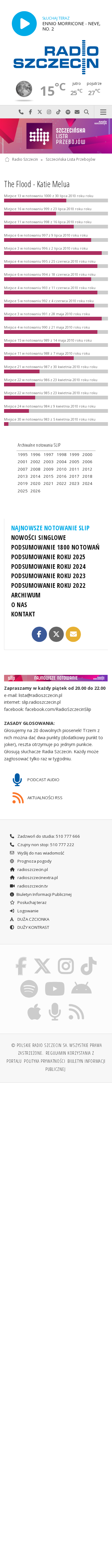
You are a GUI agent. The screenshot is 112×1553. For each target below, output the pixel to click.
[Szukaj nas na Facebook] (21, 958)
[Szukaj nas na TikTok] (88, 958)
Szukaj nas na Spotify (67, 112)
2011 (74, 469)
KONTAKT (23, 614)
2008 (35, 469)
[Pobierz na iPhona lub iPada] (34, 1004)
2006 (87, 461)
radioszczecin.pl (32, 869)
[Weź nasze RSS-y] (76, 1004)
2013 (23, 476)
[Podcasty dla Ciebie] (55, 1004)
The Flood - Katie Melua (37, 184)
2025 (23, 491)
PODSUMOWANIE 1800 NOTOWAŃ (55, 547)
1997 (49, 454)
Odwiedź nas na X (39, 112)
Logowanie (27, 911)
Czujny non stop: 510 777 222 (45, 844)
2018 (87, 476)
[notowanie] (56, 678)
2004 (62, 461)
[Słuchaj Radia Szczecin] (24, 23)
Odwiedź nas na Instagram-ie (49, 112)
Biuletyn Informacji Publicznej (44, 894)
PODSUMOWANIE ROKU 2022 (48, 585)
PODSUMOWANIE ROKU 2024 (48, 566)
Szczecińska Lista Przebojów (70, 159)
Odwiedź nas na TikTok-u (58, 112)
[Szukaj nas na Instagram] (66, 958)
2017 (74, 476)
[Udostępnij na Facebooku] (39, 634)
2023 (74, 483)
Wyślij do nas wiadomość (77, 112)
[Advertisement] (56, 1147)
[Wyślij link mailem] (73, 634)
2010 (62, 469)
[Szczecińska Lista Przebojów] (56, 136)
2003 (49, 461)
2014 (35, 476)
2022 (62, 483)
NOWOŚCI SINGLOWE (38, 537)
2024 (87, 483)
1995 (23, 454)
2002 (35, 461)
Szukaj (86, 112)
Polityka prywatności (44, 1061)
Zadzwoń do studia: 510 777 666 (48, 836)
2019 (23, 483)
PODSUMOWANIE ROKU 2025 (48, 556)
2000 (87, 454)
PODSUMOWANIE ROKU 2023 (48, 575)
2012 (87, 469)
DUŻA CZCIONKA (32, 919)
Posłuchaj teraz (31, 902)
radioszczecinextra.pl (37, 877)
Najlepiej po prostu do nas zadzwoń (21, 112)
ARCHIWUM (26, 595)
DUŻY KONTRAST (32, 927)
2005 (74, 461)
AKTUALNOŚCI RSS (44, 797)
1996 (35, 454)
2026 (35, 491)
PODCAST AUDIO (42, 779)
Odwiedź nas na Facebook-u (30, 112)
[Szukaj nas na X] (42, 958)
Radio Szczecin (25, 159)
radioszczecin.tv (32, 886)
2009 (49, 469)
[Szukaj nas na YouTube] (54, 981)
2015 (49, 476)
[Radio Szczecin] (56, 57)
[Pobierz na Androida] (81, 981)
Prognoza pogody (34, 861)
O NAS (19, 604)
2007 (23, 469)
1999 (74, 454)
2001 (23, 461)
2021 (49, 483)
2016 (62, 476)
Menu (103, 112)
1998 (62, 454)
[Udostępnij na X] (56, 634)
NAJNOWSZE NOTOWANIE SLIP (50, 527)
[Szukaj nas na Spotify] (29, 981)
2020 (35, 483)
